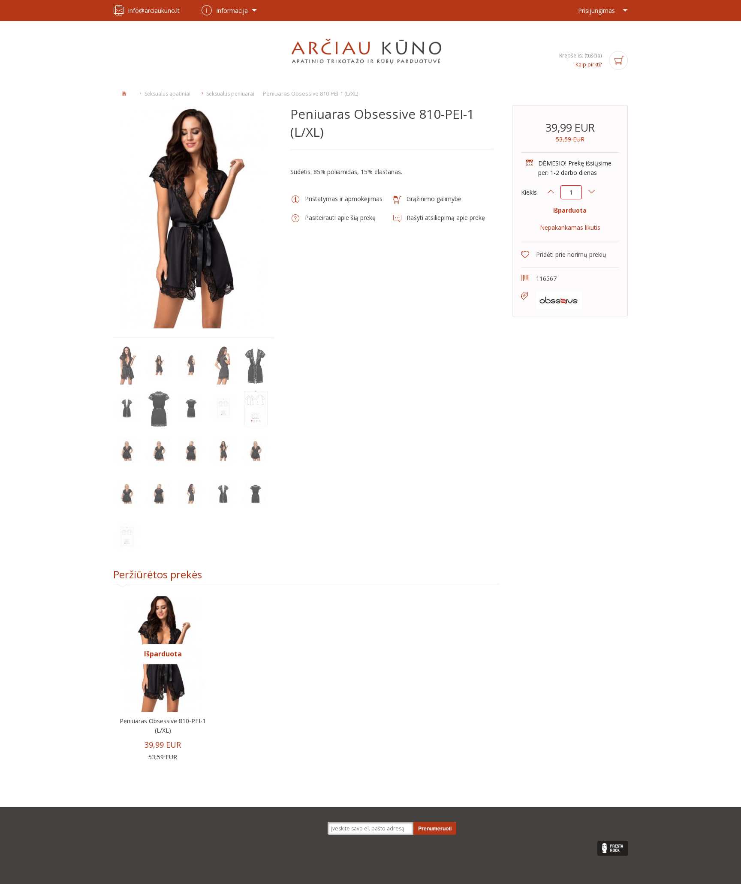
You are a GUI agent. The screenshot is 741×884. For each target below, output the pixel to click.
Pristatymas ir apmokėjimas (344, 199)
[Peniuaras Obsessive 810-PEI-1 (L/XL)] (127, 365)
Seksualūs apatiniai (167, 93)
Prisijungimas (596, 10)
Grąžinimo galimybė (434, 199)
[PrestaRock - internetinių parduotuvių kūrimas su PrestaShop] (612, 848)
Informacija (232, 10)
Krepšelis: (580, 55)
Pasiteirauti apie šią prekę (340, 217)
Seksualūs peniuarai (230, 93)
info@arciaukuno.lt (154, 10)
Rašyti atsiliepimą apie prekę (446, 217)
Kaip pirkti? (588, 64)
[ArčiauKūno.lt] (370, 51)
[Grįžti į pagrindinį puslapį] (124, 93)
